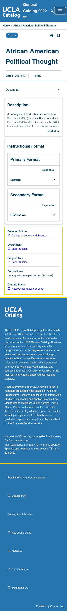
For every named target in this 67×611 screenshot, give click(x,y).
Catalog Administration (20, 514)
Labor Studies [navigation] (20, 248)
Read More (53, 131)
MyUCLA (17, 551)
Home (6, 25)
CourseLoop (57, 606)
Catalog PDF (19, 495)
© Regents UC (20, 587)
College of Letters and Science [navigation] (29, 235)
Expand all (48, 170)
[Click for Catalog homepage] (11, 12)
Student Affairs (20, 569)
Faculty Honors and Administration (27, 477)
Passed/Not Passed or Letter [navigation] (28, 288)
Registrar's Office (21, 532)
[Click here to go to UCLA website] (14, 312)
